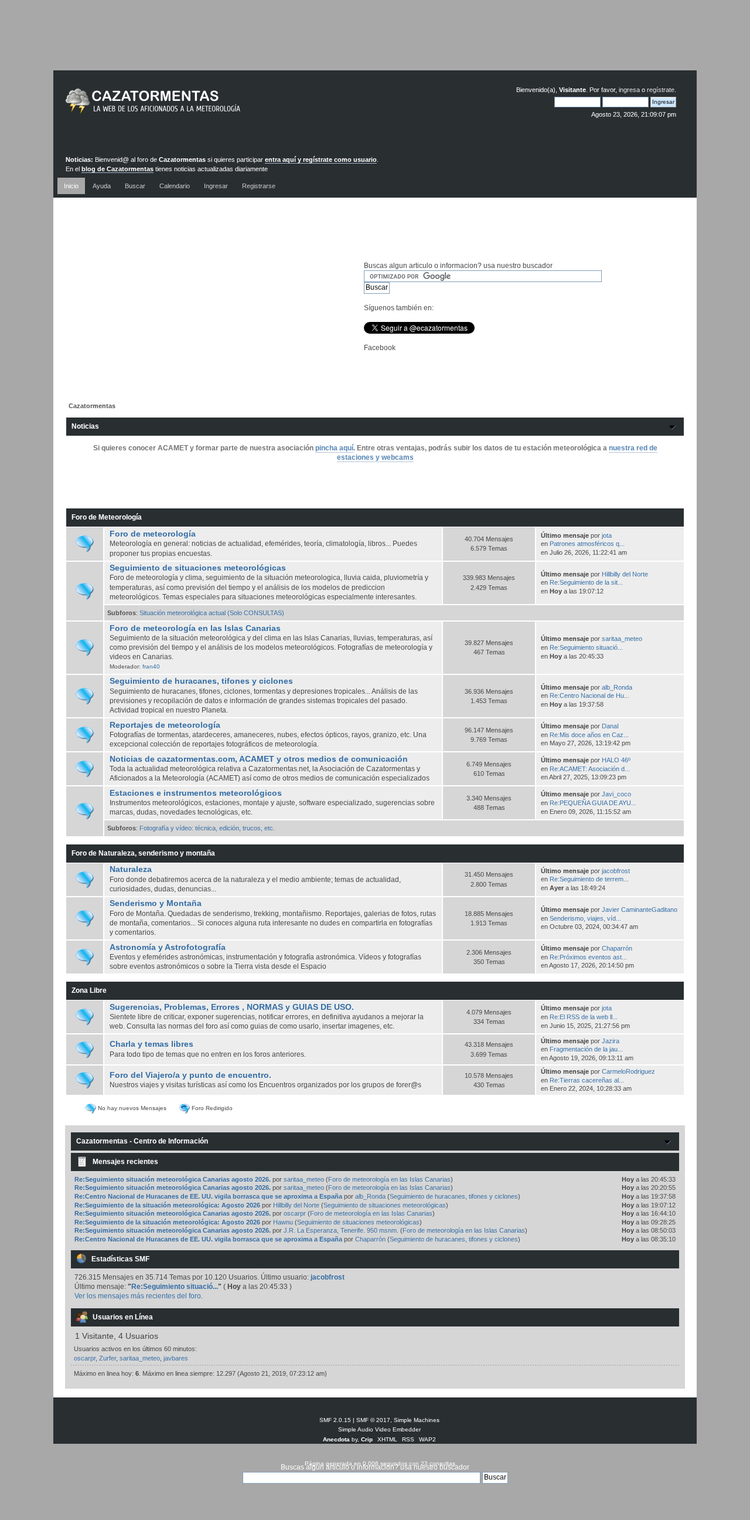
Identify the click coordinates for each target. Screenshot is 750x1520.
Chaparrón (617, 948)
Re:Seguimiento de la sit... (586, 582)
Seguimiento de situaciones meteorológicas (198, 568)
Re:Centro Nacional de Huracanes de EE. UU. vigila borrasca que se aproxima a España (208, 1196)
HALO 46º (616, 760)
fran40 (151, 666)
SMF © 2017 (373, 1420)
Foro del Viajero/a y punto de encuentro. (190, 1075)
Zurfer (107, 1358)
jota (607, 535)
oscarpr (295, 1213)
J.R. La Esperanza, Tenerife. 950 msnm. (341, 1230)
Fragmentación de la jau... (586, 1049)
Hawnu (283, 1222)
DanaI (610, 726)
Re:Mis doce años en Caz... (589, 734)
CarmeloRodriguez (628, 1071)
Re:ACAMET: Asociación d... (590, 768)
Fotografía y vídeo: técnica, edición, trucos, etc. (207, 828)
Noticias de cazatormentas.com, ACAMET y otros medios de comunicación (259, 759)
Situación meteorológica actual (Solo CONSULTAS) (211, 612)
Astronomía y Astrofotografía (168, 947)
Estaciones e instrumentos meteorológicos (196, 793)
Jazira (610, 1040)
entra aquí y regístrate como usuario (321, 159)
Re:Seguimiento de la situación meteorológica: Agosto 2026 (167, 1205)
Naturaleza (131, 869)
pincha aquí (334, 448)
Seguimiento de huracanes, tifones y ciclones (201, 681)
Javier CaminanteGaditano (639, 909)
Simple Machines (416, 1420)
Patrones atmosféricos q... (587, 543)
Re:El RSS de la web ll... (584, 1016)
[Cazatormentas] (197, 106)
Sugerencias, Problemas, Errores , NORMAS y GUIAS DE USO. (232, 1007)
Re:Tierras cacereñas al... (587, 1080)
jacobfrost (616, 870)
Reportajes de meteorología (165, 725)
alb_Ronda (617, 687)
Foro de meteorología (153, 534)
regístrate (660, 89)
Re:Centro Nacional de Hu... (589, 695)
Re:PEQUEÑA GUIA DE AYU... (593, 802)
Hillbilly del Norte (625, 574)
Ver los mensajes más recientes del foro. (138, 1296)
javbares (175, 1358)
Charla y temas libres (151, 1044)
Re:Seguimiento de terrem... (589, 879)
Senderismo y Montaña (156, 903)
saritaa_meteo (622, 638)
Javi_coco (616, 794)
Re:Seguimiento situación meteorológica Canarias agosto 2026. (172, 1179)
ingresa (629, 89)
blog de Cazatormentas (117, 168)
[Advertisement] (375, 44)
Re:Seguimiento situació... (586, 647)
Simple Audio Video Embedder (379, 1429)
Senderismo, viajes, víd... (585, 918)
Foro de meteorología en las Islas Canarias (195, 628)
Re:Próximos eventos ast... (588, 957)
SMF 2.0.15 (335, 1420)
